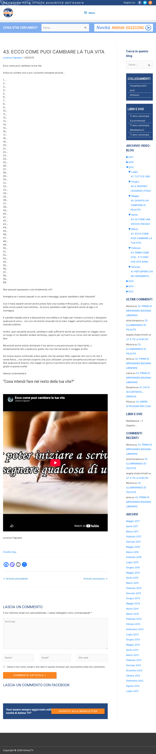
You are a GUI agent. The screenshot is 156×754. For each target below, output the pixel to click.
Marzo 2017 (132, 531)
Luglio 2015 (132, 562)
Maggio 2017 (133, 521)
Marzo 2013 (132, 655)
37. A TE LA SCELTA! (137, 339)
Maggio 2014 (133, 603)
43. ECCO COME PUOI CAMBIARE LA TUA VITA (141, 238)
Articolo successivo (95, 578)
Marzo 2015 (132, 582)
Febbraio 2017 (133, 536)
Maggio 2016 (133, 546)
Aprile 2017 (132, 526)
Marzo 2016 (132, 552)
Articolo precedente (15, 578)
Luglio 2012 (132, 691)
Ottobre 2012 (133, 675)
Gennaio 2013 (133, 665)
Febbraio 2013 (134, 660)
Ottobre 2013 (133, 624)
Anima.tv (134, 95)
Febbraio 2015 (133, 588)
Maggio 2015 (133, 572)
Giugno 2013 (133, 639)
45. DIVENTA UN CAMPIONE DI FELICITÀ (140, 205)
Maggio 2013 (133, 644)
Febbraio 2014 (134, 618)
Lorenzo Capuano (12, 57)
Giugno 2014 (133, 598)
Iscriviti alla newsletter (78, 711)
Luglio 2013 (132, 634)
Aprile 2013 (132, 649)
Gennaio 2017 (133, 541)
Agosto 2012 (133, 685)
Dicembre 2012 (134, 670)
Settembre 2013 (135, 629)
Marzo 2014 (132, 613)
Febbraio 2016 (133, 557)
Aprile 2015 (132, 577)
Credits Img (9, 551)
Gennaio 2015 (133, 593)
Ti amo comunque (139, 134)
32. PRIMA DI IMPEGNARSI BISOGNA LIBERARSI (139, 311)
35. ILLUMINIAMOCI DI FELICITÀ (137, 325)
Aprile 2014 (132, 608)
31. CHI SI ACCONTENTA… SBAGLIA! (138, 392)
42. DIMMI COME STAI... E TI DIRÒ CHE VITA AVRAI (140, 257)
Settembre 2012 (134, 680)
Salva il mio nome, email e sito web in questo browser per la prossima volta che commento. (56, 666)
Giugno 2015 (133, 567)
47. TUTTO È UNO (140, 176)
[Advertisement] (58, 593)
